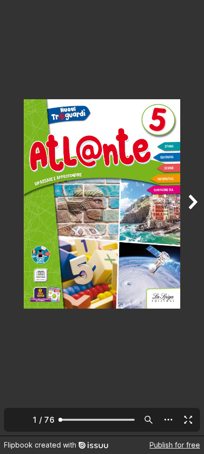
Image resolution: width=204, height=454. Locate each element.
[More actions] (168, 420)
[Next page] (192, 218)
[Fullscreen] (188, 420)
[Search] (148, 420)
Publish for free (175, 445)
